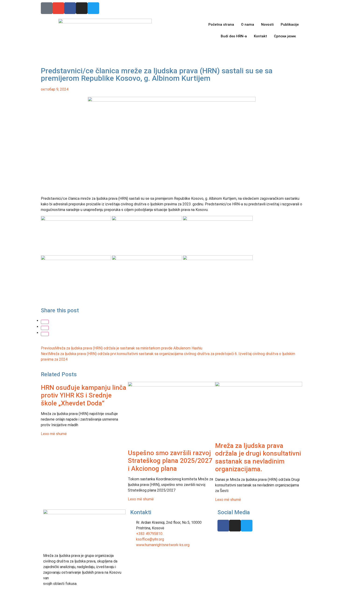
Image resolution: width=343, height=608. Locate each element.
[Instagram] (82, 8)
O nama (247, 24)
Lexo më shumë (54, 434)
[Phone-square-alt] (46, 8)
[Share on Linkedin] (45, 334)
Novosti (267, 24)
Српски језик (285, 36)
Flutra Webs (173, 599)
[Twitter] (93, 8)
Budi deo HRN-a (234, 36)
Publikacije (290, 24)
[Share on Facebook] (45, 322)
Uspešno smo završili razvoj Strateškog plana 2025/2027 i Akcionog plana (170, 460)
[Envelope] (58, 8)
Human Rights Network (90, 599)
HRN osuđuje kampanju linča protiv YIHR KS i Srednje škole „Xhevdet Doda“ (83, 395)
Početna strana (221, 24)
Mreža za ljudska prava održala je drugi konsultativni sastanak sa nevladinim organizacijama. (258, 457)
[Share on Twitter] (45, 328)
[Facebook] (70, 8)
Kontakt (260, 36)
